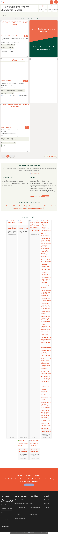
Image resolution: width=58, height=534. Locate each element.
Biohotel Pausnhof (6, 80)
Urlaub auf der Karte (5, 504)
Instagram (32, 196)
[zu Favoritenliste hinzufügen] (2, 22)
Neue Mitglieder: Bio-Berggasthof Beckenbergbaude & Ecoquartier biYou (28, 208)
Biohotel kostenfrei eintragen (21, 503)
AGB (31, 503)
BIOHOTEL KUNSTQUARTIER (23, 227)
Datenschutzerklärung (35, 507)
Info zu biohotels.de (5, 519)
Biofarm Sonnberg (6, 127)
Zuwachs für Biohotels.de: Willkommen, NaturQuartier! (13, 205)
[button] (3, 156)
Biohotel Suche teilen (51, 156)
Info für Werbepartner (20, 518)
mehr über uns (46, 196)
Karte (45, 9)
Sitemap (32, 510)
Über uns (3, 516)
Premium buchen (21, 507)
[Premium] (55, 218)
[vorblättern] (25, 27)
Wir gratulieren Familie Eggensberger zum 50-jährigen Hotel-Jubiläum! (41, 205)
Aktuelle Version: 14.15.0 (42, 532)
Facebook (38, 196)
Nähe (49, 9)
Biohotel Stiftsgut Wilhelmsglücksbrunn (23, 451)
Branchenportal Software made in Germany (19, 532)
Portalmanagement (34, 514)
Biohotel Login (5, 526)
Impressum (32, 499)
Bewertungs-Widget (19, 510)
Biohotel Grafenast (46, 431)
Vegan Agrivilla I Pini (35, 231)
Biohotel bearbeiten (19, 499)
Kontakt (18, 514)
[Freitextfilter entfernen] (51, 2)
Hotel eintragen (29, 485)
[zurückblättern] (4, 27)
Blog (2, 512)
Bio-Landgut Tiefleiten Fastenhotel (10, 35)
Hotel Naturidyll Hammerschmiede (34, 450)
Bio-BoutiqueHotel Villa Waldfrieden (11, 227)
